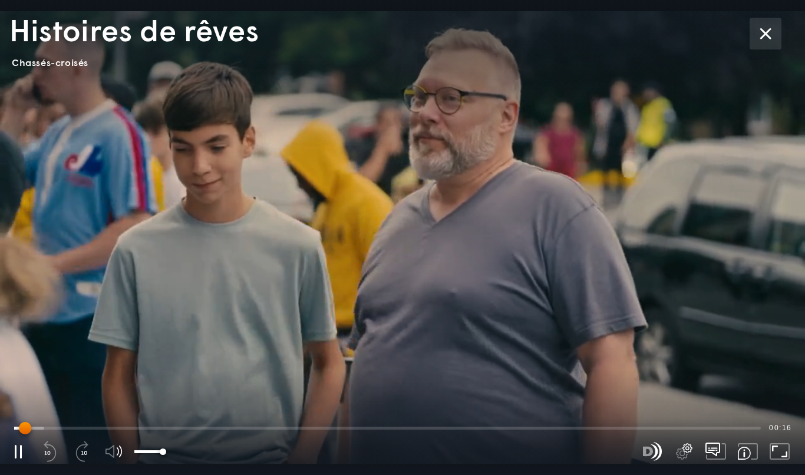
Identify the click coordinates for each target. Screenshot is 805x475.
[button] (402, 237)
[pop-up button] (684, 451)
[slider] (387, 428)
